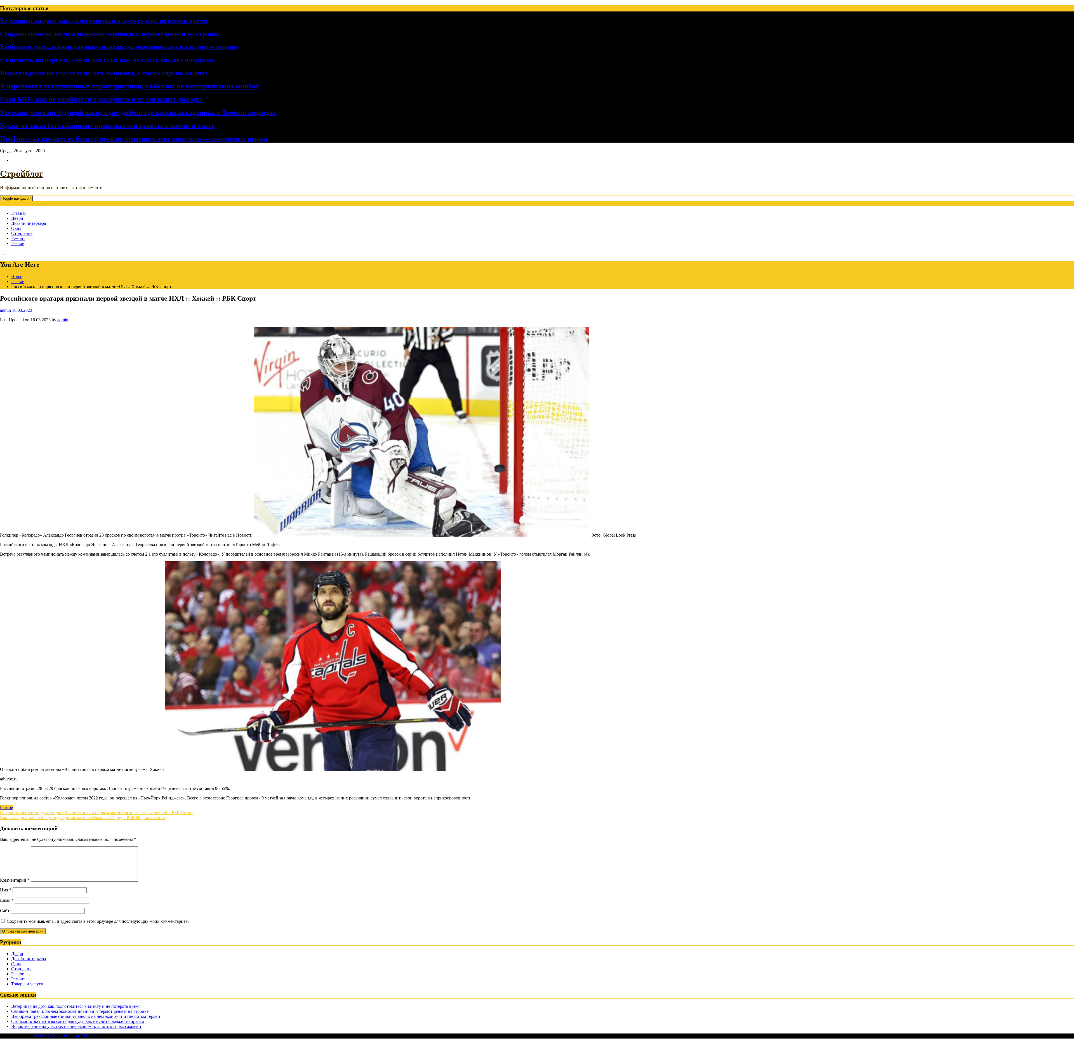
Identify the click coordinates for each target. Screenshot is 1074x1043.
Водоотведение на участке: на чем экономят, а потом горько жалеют (104, 73)
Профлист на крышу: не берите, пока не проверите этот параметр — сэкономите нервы (133, 138)
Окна (16, 228)
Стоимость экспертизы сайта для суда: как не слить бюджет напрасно (106, 59)
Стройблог (21, 174)
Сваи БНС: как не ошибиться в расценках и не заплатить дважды (101, 99)
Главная (18, 213)
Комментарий (15, 880)
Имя (5, 890)
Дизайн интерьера (28, 223)
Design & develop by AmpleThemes (65, 1035)
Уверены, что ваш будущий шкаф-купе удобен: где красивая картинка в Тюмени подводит (138, 112)
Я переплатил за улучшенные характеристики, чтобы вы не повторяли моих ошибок (129, 86)
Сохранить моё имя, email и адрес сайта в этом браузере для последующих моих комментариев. (98, 921)
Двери (17, 218)
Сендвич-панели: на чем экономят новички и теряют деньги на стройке (110, 33)
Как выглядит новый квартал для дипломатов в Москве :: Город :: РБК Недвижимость (82, 817)
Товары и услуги (27, 983)
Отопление (21, 233)
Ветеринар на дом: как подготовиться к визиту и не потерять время (104, 20)
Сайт (5, 910)
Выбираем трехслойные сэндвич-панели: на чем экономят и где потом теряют (119, 46)
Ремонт (18, 238)
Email (7, 900)
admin (62, 319)
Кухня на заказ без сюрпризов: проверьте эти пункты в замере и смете (107, 125)
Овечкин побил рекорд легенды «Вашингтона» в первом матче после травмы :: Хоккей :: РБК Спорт (96, 812)
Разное (17, 243)
